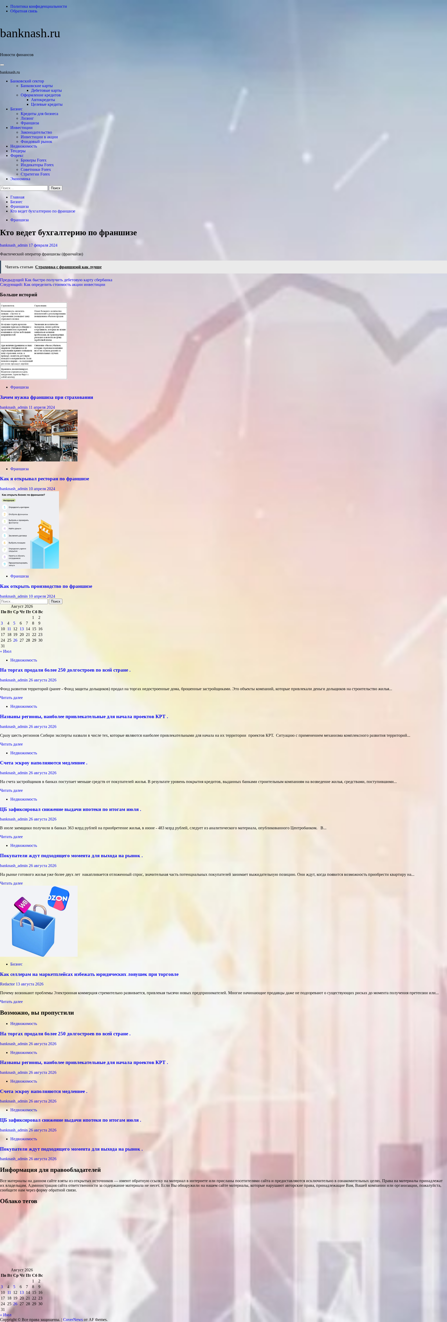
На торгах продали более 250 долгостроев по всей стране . (65, 670)
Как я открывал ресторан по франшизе (44, 478)
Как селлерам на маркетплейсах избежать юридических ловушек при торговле (89, 974)
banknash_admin (14, 245)
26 (15, 640)
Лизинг (27, 118)
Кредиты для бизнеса (39, 113)
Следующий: (52, 284)
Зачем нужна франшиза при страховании (46, 397)
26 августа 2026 (42, 680)
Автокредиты (43, 99)
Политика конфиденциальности (38, 6)
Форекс (17, 155)
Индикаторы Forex (37, 165)
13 (22, 629)
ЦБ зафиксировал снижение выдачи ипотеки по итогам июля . (70, 809)
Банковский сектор (27, 81)
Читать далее (11, 697)
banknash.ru (30, 33)
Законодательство (36, 132)
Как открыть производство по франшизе (46, 586)
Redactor (8, 984)
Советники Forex (36, 169)
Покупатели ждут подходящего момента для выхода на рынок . (71, 855)
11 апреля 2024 (42, 407)
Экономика (20, 179)
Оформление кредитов (41, 95)
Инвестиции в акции (39, 137)
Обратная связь (23, 11)
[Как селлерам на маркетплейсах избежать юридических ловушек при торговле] (39, 955)
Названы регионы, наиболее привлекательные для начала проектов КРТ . (84, 716)
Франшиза (30, 123)
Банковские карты (37, 85)
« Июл (5, 651)
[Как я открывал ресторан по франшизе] (39, 460)
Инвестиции (21, 127)
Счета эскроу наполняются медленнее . (43, 762)
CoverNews (73, 1319)
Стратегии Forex (35, 174)
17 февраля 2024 (43, 245)
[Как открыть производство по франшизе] (29, 567)
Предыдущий (56, 280)
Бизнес (16, 109)
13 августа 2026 (29, 984)
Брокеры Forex (34, 160)
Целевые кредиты (47, 104)
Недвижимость (23, 146)
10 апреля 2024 (42, 489)
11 (9, 629)
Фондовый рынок (36, 141)
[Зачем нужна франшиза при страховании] (33, 378)
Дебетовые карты (46, 90)
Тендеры (18, 151)
